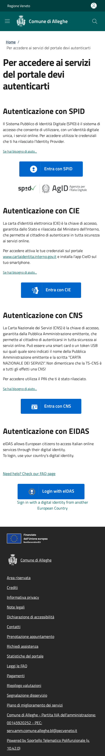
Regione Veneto (18, 5)
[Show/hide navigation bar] (7, 21)
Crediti (12, 587)
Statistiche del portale (25, 656)
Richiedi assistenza (22, 646)
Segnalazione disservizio (27, 695)
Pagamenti (16, 676)
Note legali (16, 607)
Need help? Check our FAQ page (29, 473)
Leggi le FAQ (17, 666)
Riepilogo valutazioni (24, 685)
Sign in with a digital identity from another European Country (52, 505)
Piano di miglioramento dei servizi (35, 705)
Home (11, 42)
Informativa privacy (23, 597)
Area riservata (19, 578)
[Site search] (95, 21)
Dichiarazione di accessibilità (30, 617)
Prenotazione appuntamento (30, 636)
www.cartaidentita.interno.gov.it (29, 256)
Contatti (14, 627)
